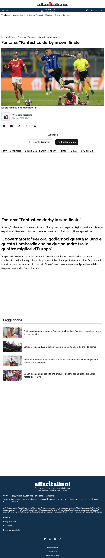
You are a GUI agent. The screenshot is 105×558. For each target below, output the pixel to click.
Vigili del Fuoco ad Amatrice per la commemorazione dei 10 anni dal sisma (60, 347)
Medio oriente (18, 15)
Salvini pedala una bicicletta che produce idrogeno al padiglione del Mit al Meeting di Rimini (59, 375)
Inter (64, 151)
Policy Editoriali (9, 521)
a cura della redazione (22, 115)
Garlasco (66, 15)
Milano (12, 37)
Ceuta (57, 15)
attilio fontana (12, 151)
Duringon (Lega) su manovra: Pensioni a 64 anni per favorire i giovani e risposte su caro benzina (62, 333)
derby (53, 151)
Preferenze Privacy (52, 556)
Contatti (6, 517)
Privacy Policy (52, 548)
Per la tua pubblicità (11, 530)
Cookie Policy (53, 552)
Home (4, 37)
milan (74, 151)
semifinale (87, 151)
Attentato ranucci (35, 15)
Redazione (7, 526)
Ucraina (48, 15)
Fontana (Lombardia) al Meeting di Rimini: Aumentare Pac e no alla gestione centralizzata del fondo (61, 361)
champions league (35, 151)
